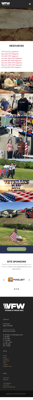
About (5, 357)
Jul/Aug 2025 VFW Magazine (11, 67)
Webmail (5, 379)
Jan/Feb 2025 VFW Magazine (11, 61)
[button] (4, 280)
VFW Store (6, 385)
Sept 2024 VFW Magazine (10, 54)
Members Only (7, 366)
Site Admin (6, 378)
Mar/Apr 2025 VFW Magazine (11, 63)
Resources (6, 361)
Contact (5, 364)
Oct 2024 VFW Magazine (9, 56)
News (4, 362)
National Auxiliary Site (9, 387)
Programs (6, 359)
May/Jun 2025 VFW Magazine (11, 65)
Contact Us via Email (9, 329)
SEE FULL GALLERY (16, 249)
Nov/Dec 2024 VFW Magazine (11, 58)
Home (5, 355)
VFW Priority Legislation (9, 52)
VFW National (7, 383)
